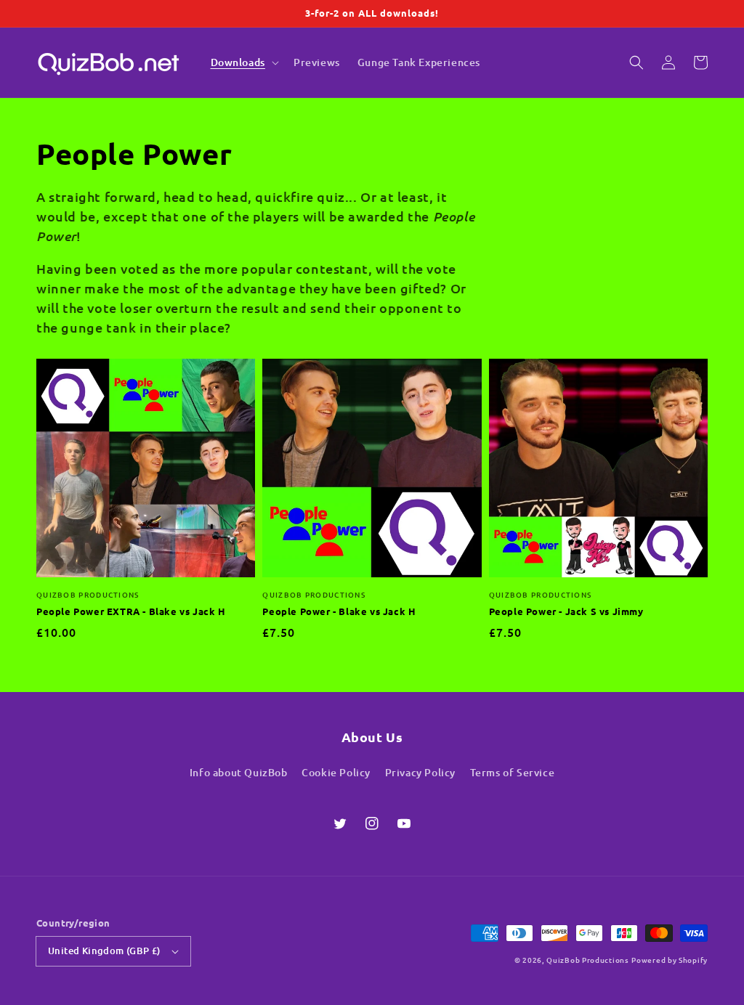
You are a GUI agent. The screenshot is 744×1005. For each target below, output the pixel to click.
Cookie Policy (336, 772)
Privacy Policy (420, 772)
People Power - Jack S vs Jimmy (566, 611)
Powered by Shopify (669, 959)
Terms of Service (512, 772)
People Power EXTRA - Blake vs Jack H (131, 611)
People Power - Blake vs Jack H (339, 611)
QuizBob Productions (587, 959)
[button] (636, 62)
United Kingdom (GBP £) (104, 950)
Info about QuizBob (239, 772)
